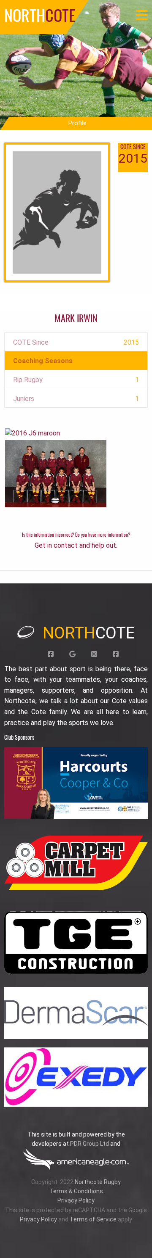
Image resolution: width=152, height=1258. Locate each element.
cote (89, 633)
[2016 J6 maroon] (32, 433)
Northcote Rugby (98, 1182)
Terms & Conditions (76, 1191)
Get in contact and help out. (76, 545)
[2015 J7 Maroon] (55, 473)
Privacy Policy (76, 1200)
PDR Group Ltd (89, 1143)
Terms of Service (93, 1219)
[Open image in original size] (76, 783)
